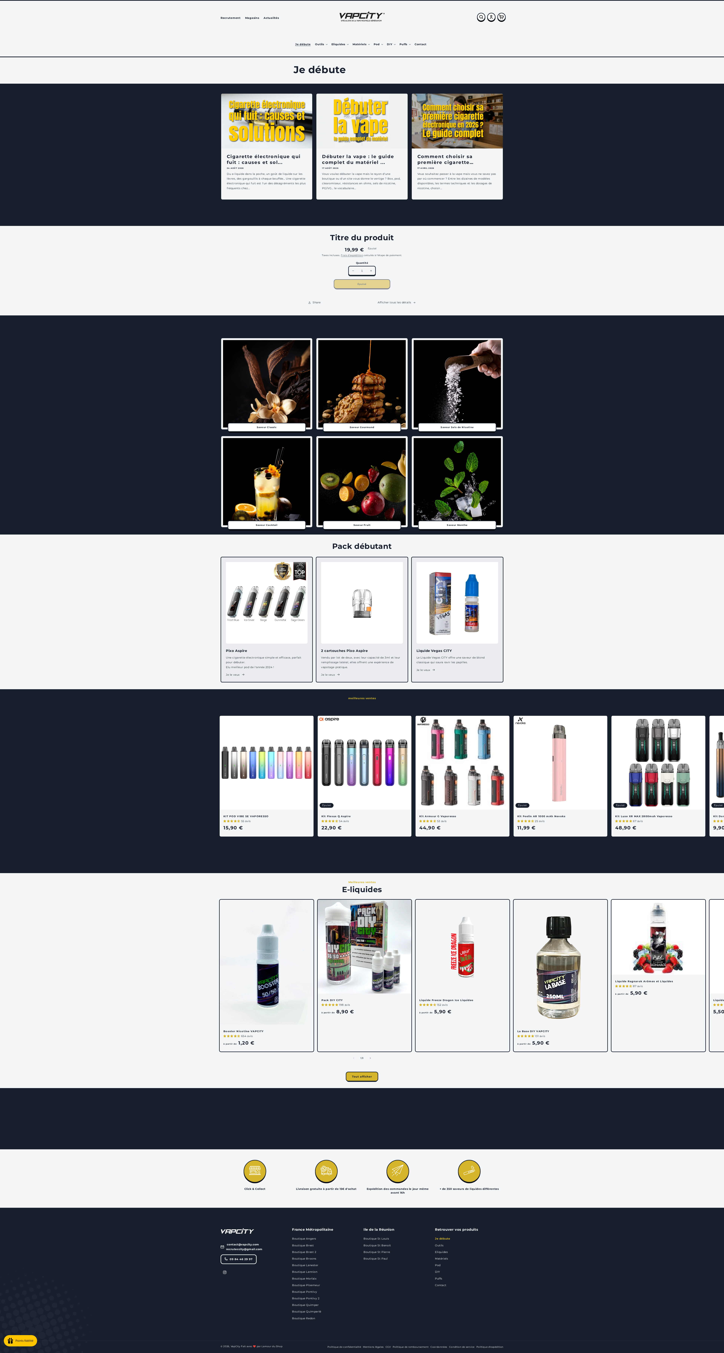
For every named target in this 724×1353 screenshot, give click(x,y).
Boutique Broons (304, 1258)
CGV (388, 1346)
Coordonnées (438, 1346)
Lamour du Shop (272, 1346)
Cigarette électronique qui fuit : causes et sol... (264, 159)
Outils (439, 1245)
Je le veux (233, 674)
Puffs (438, 1278)
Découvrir (362, 1134)
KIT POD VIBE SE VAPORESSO (246, 816)
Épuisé (362, 284)
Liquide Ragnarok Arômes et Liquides (644, 981)
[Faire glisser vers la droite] (370, 843)
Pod (438, 1265)
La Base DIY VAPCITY (533, 1031)
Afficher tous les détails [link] (394, 302)
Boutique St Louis (376, 1238)
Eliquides (441, 1252)
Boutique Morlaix (304, 1278)
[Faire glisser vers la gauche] (354, 843)
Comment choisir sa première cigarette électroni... (445, 159)
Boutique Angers (304, 1238)
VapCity (235, 1346)
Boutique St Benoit (377, 1245)
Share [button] (317, 302)
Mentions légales (373, 1346)
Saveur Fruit (362, 525)
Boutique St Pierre (377, 1252)
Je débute (442, 1238)
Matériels (441, 1258)
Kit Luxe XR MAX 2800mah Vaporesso (644, 816)
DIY (437, 1271)
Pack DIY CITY (332, 1000)
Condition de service (462, 1346)
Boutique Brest (303, 1245)
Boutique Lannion (305, 1271)
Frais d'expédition (352, 255)
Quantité (362, 262)
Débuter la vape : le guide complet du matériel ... (358, 159)
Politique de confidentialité (344, 1346)
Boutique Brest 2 (304, 1252)
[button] (321, 44)
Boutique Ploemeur (306, 1285)
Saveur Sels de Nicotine (457, 427)
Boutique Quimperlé (306, 1311)
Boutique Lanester (305, 1265)
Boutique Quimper (305, 1305)
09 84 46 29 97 (241, 1259)
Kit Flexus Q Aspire (336, 816)
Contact (440, 1285)
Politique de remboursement (411, 1346)
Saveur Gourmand (362, 427)
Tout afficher (362, 214)
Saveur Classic (267, 427)
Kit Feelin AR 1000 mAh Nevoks (541, 816)
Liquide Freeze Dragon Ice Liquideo (446, 1000)
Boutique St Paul (376, 1258)
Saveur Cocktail (267, 525)
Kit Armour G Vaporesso (437, 816)
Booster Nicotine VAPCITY (243, 1031)
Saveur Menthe (457, 525)
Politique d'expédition (489, 1346)
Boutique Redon (303, 1318)
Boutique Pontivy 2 (306, 1298)
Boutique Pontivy (304, 1291)
